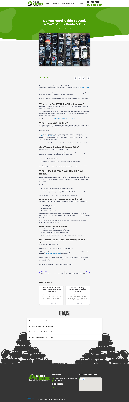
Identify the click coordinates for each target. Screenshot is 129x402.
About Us (56, 4)
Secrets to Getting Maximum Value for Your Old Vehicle (77, 289)
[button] (75, 78)
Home (47, 4)
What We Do (66, 4)
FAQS (81, 4)
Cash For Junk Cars (47, 399)
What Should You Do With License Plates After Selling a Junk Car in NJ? (51, 289)
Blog (74, 4)
